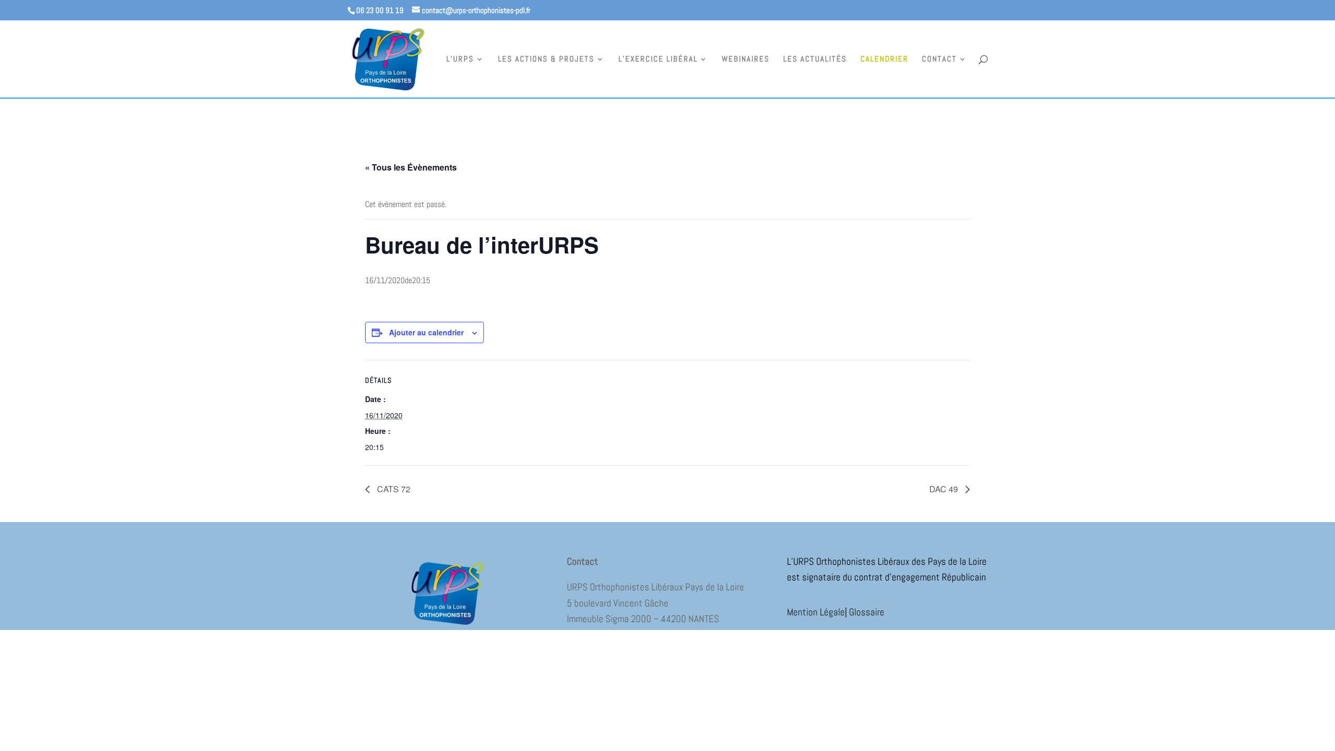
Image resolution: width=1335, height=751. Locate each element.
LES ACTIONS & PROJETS (546, 59)
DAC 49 (944, 489)
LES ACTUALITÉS (815, 59)
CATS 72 (392, 489)
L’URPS (460, 59)
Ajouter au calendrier (426, 332)
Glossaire (866, 612)
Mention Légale (816, 612)
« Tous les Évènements (411, 167)
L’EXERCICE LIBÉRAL (658, 59)
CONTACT (939, 59)
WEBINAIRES (746, 59)
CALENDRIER (884, 59)
